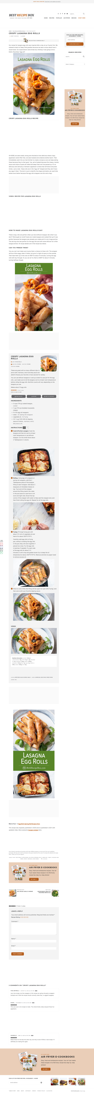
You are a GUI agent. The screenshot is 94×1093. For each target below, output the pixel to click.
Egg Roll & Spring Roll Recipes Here (29, 824)
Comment (14, 921)
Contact (34, 1090)
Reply (33, 1002)
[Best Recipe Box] (21, 16)
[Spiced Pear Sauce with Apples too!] (54, 1081)
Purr (84, 1090)
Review (34, 396)
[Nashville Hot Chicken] (72, 1081)
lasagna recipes (33, 830)
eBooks (73, 18)
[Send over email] (1, 552)
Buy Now (33, 879)
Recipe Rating (15, 917)
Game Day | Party (46, 857)
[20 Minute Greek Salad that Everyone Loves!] (81, 1081)
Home (46, 18)
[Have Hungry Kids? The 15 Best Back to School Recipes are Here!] (63, 1081)
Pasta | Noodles (28, 858)
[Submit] (83, 13)
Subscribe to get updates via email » (53, 1)
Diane (23, 36)
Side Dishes (36, 858)
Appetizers (25, 857)
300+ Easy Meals (17, 857)
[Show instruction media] (24, 427)
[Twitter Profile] (65, 14)
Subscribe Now (74, 44)
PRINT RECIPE (19, 396)
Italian (54, 857)
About (22, 1090)
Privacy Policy (41, 1090)
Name (13, 938)
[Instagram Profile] (58, 14)
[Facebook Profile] (61, 14)
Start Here (81, 18)
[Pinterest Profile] (63, 14)
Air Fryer (67, 18)
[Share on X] (1, 549)
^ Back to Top (12, 1090)
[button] (11, 390)
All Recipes (49, 1090)
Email (13, 946)
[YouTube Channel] (67, 14)
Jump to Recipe (15, 36)
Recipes (51, 18)
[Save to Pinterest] (1, 544)
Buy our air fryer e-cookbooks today (36, 40)
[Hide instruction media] (27, 427)
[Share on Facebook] (1, 547)
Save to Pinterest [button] (49, 396)
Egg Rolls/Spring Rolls (35, 857)
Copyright (28, 1090)
